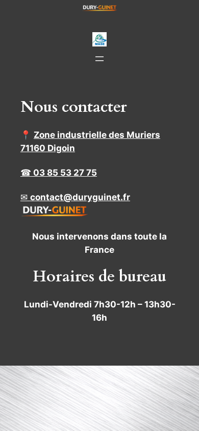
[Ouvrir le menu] (99, 59)
